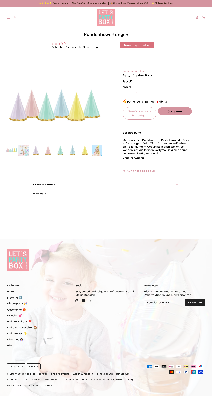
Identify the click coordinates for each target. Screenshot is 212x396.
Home (11, 291)
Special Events (60, 374)
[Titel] (197, 17)
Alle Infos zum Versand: (43, 184)
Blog (10, 345)
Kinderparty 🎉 (17, 303)
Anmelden (195, 302)
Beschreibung (132, 132)
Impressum (122, 374)
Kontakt (12, 380)
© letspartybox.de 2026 (21, 374)
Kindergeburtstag (133, 71)
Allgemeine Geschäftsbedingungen (66, 380)
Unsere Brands (16, 385)
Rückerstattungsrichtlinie (108, 380)
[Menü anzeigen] (8, 17)
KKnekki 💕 (14, 315)
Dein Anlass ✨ (17, 333)
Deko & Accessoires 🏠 (22, 327)
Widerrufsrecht (83, 374)
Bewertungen (39, 194)
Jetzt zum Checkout (175, 112)
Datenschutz (105, 374)
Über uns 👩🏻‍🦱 (15, 339)
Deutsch (15, 366)
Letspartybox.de (31, 380)
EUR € (32, 366)
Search (43, 374)
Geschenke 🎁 (16, 309)
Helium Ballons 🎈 (19, 321)
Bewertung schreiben (137, 45)
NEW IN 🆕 (14, 297)
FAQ (130, 380)
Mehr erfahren (133, 158)
